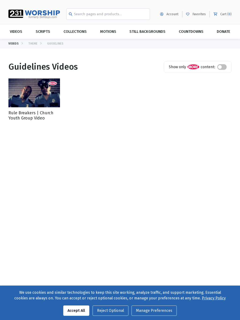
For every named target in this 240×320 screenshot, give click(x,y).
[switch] (222, 67)
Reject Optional (110, 310)
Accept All (76, 310)
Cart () (225, 14)
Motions (108, 31)
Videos (16, 31)
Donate (223, 31)
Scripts (43, 31)
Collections (75, 31)
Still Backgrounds (147, 31)
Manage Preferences (154, 310)
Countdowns (191, 31)
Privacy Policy (214, 298)
